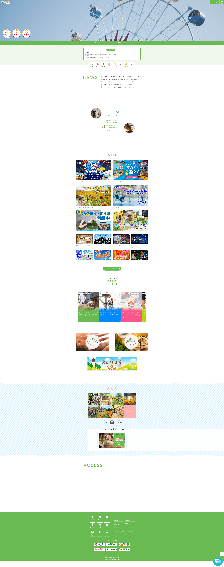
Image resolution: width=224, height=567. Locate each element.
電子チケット (214, 2)
